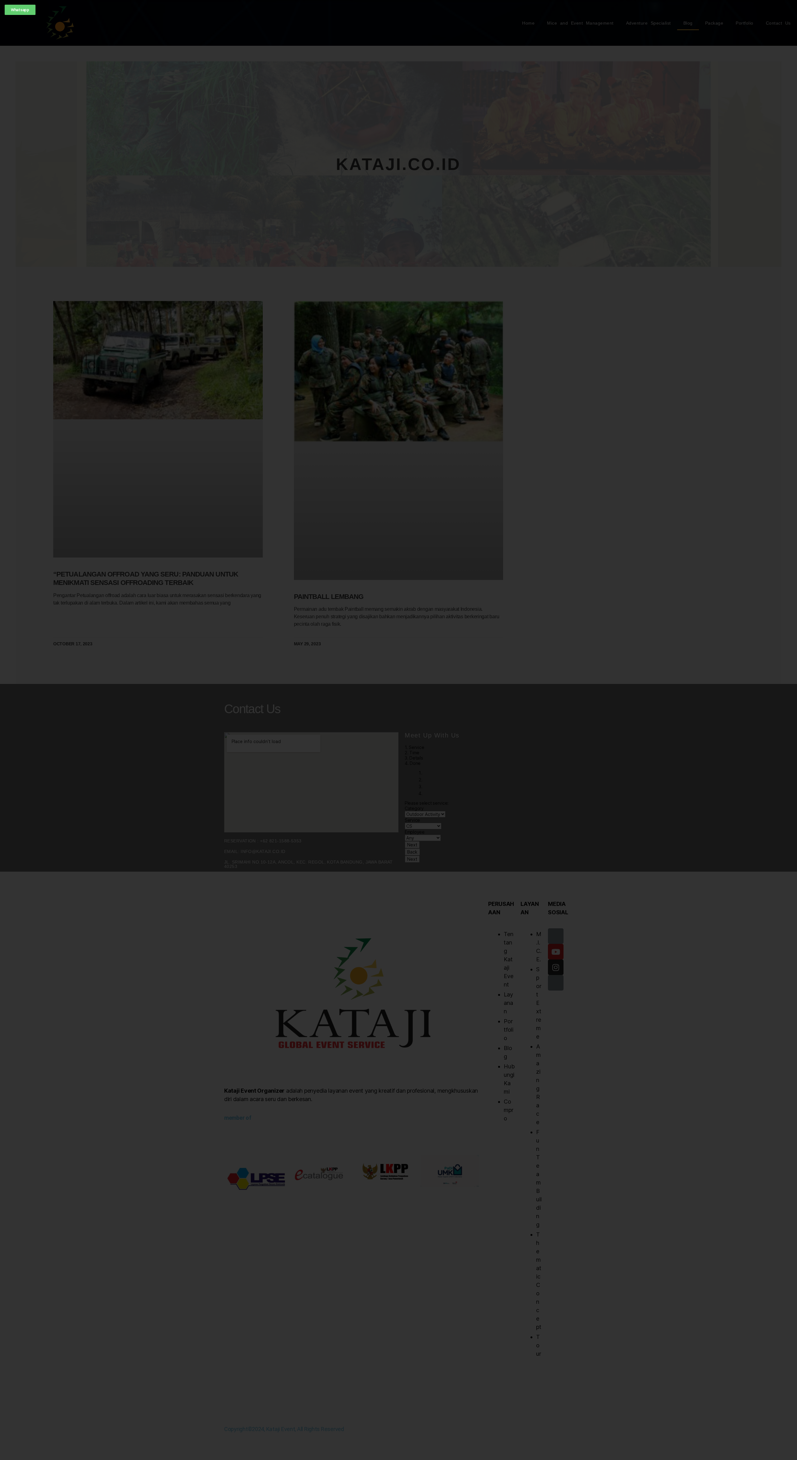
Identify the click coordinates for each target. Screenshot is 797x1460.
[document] (398, 730)
